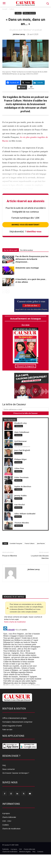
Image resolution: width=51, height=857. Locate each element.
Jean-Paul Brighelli (22, 450)
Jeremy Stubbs (20, 495)
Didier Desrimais (21, 477)
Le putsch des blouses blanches (40, 557)
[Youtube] (30, 793)
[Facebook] (4, 793)
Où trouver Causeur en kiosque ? (15, 773)
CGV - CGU (6, 821)
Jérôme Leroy (19, 34)
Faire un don (7, 729)
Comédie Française (16, 543)
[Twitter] (23, 793)
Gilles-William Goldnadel (24, 513)
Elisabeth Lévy (20, 423)
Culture (11, 9)
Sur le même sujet (10, 250)
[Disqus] (25, 655)
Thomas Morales (21, 523)
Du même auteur (26, 250)
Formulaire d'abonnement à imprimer (17, 722)
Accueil (4, 9)
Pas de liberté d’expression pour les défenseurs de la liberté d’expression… (31, 259)
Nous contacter (8, 769)
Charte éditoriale (9, 817)
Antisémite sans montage (27, 268)
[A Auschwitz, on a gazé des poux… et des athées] (8, 282)
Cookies (5, 825)
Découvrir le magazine (25, 366)
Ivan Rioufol (19, 504)
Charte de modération (11, 828)
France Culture (29, 543)
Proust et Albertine (9, 556)
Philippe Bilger (20, 459)
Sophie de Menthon (22, 486)
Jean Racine (41, 543)
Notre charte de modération (15, 622)
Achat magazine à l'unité (12, 725)
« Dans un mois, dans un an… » (25, 21)
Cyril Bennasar (20, 441)
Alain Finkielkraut (21, 432)
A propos (6, 813)
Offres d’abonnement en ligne (14, 718)
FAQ (4, 765)
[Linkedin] (17, 793)
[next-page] (7, 291)
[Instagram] (11, 793)
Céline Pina (19, 468)
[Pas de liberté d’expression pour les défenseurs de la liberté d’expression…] (8, 259)
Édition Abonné (29, 13)
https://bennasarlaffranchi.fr (22, 446)
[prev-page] (3, 291)
